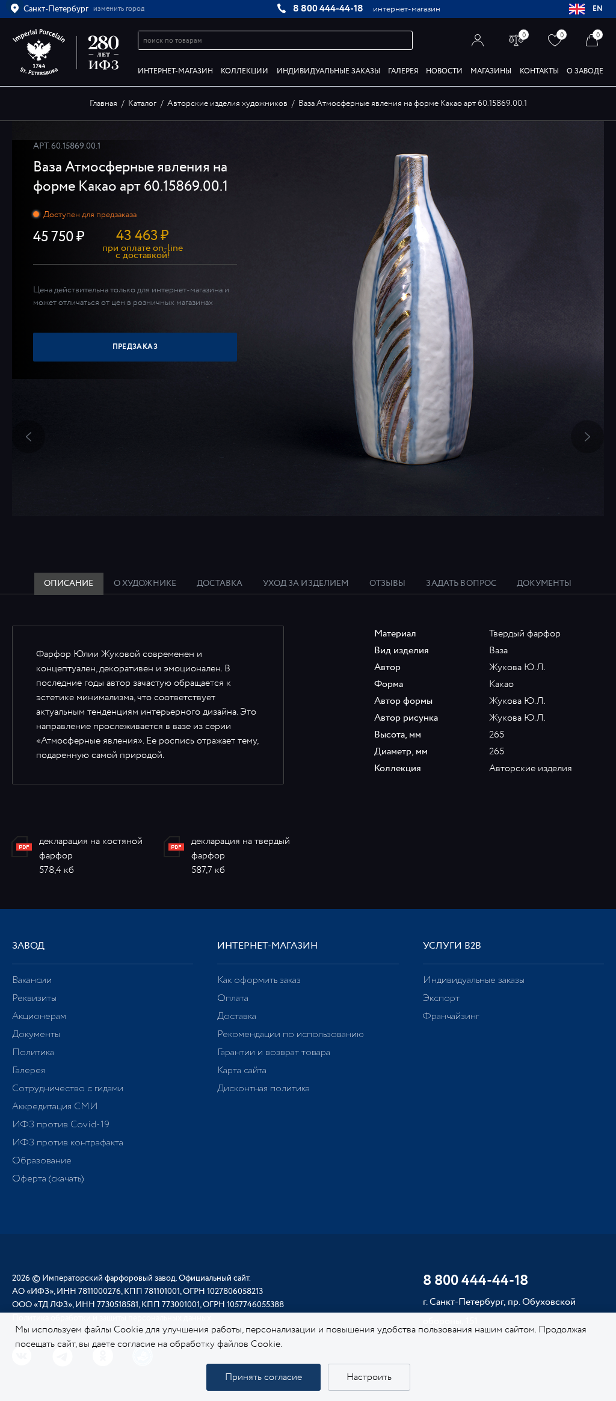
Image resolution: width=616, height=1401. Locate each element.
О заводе (585, 71)
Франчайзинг (451, 1016)
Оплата (232, 998)
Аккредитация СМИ (55, 1106)
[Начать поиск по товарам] (403, 40)
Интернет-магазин (175, 71)
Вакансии (32, 980)
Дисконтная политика (263, 1088)
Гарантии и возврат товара (273, 1052)
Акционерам (39, 1016)
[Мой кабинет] (478, 40)
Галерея (403, 71)
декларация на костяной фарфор (91, 848)
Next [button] (587, 437)
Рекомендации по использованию (290, 1034)
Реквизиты (34, 998)
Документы (36, 1034)
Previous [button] (28, 437)
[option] (308, 318)
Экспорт (441, 998)
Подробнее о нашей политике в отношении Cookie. (394, 1344)
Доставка (236, 1016)
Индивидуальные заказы (328, 71)
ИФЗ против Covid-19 (60, 1125)
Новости (444, 71)
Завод (28, 946)
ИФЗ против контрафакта (67, 1143)
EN (598, 9)
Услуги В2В (452, 946)
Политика (33, 1052)
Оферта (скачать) (48, 1179)
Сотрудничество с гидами (67, 1088)
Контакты (539, 71)
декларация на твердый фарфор (240, 848)
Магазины (490, 71)
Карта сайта (241, 1070)
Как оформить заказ (259, 980)
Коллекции (244, 71)
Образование (42, 1161)
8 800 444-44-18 (328, 9)
